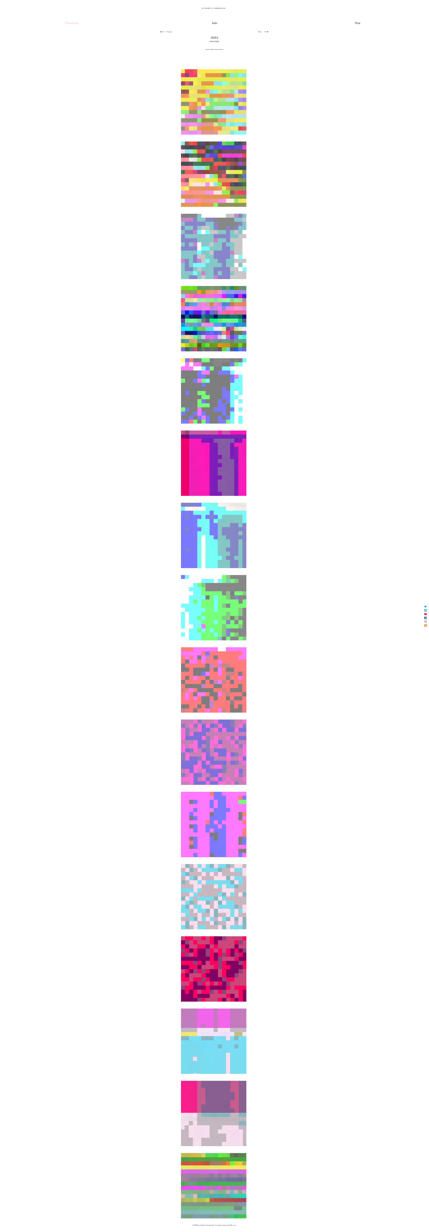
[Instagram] (425, 621)
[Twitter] (425, 606)
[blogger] (425, 625)
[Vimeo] (425, 610)
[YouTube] (425, 614)
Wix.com (233, 1225)
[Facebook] (425, 618)
